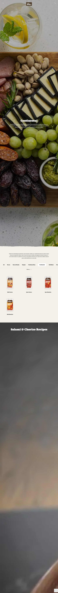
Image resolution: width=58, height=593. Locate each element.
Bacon (8, 264)
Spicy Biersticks (48, 292)
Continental (42, 264)
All (3, 264)
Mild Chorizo (10, 292)
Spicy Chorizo (29, 292)
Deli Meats (51, 264)
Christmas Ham (31, 264)
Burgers (24, 264)
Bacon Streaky (16, 264)
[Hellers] (29, 3)
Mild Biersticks (10, 314)
